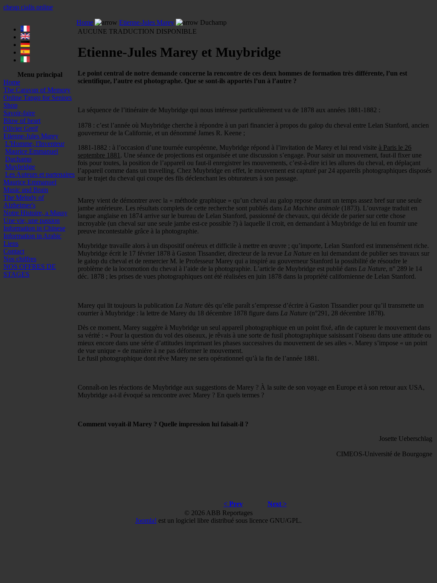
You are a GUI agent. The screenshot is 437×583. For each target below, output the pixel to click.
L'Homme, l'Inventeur (34, 143)
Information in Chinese (34, 228)
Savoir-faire (19, 113)
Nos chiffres (19, 258)
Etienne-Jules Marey (30, 136)
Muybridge (20, 166)
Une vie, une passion (31, 220)
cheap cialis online (28, 7)
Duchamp (18, 159)
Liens (10, 243)
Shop (10, 105)
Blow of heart (22, 120)
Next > (277, 503)
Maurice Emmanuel (31, 151)
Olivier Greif (20, 128)
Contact (13, 251)
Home (11, 82)
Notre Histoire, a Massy (35, 212)
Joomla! (146, 520)
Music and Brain (25, 189)
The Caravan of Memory (36, 89)
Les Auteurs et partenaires (40, 174)
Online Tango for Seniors (37, 97)
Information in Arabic (32, 235)
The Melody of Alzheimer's (23, 201)
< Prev (233, 503)
